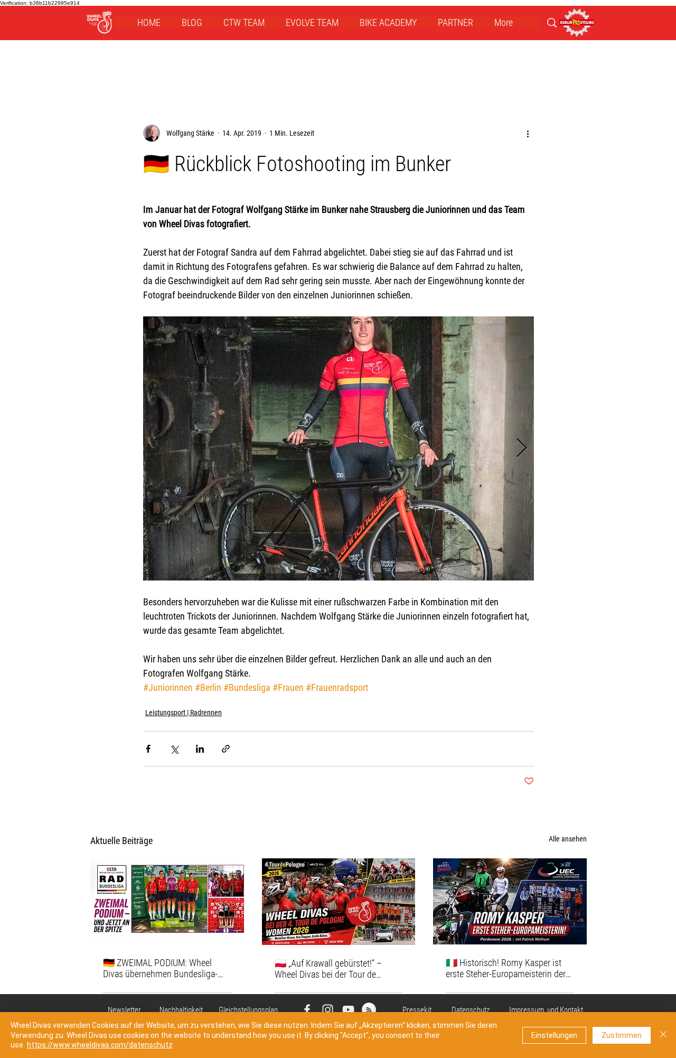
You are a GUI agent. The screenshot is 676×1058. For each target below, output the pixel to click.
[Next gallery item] (521, 448)
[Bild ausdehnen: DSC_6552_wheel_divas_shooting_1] (338, 448)
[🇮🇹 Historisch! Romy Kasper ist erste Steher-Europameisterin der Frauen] (510, 901)
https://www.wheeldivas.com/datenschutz (100, 1045)
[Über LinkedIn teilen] (200, 749)
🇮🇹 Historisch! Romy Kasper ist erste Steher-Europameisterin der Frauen (506, 968)
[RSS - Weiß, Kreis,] (369, 1010)
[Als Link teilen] (226, 749)
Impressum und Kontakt (546, 1010)
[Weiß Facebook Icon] (307, 1010)
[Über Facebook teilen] (148, 749)
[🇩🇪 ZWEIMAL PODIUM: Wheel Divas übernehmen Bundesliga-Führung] (167, 901)
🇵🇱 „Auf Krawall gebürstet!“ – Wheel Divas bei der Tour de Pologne (328, 969)
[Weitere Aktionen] (527, 133)
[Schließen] (663, 1035)
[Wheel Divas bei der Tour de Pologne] (339, 901)
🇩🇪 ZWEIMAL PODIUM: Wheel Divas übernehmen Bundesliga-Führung (160, 968)
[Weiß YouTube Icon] (348, 1010)
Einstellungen (554, 1035)
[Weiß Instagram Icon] (328, 1010)
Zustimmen (622, 1035)
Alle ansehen (568, 839)
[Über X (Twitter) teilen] (174, 749)
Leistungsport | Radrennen (183, 712)
